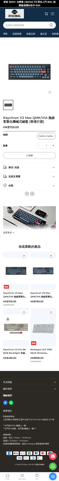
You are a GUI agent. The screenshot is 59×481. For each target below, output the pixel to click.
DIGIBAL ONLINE (27, 464)
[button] (53, 14)
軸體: (5, 134)
